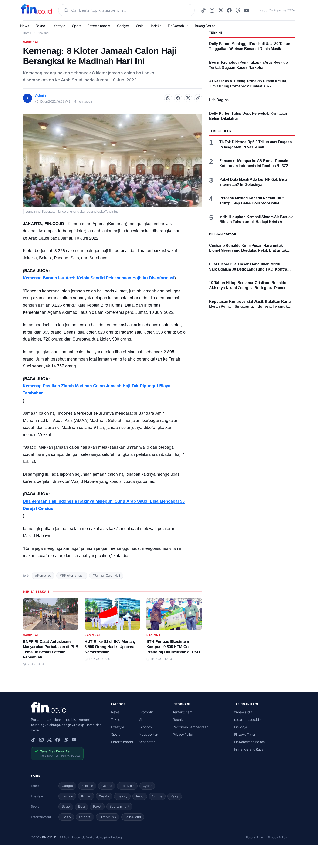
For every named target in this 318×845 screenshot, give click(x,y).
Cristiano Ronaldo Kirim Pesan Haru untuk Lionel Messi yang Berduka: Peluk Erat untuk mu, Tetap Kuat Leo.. (248, 250)
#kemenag (43, 575)
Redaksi (179, 719)
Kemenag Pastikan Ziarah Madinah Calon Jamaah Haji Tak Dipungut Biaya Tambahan (96, 389)
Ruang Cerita (205, 25)
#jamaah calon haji (106, 575)
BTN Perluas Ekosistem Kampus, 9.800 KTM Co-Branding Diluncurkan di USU (173, 646)
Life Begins (219, 100)
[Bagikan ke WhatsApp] (168, 98)
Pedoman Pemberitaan (190, 727)
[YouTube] (246, 10)
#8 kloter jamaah (72, 575)
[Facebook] (229, 10)
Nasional (43, 33)
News (24, 25)
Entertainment (99, 25)
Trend (140, 796)
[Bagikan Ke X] (188, 98)
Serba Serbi (133, 817)
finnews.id (242, 712)
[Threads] (238, 10)
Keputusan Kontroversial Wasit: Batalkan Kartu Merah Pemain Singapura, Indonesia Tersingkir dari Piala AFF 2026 (250, 307)
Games (106, 786)
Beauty (122, 796)
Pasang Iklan (254, 837)
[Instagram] (212, 10)
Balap (66, 806)
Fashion (67, 796)
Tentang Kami (183, 712)
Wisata (104, 796)
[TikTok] (203, 10)
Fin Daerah (176, 25)
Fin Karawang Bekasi (249, 742)
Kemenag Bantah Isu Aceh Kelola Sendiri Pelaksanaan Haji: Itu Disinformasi (98, 278)
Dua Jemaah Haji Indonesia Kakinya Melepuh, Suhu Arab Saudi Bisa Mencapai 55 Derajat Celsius (104, 504)
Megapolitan (148, 734)
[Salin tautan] (198, 98)
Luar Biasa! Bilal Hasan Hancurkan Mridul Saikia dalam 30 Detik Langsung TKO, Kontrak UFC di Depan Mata (249, 269)
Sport (76, 25)
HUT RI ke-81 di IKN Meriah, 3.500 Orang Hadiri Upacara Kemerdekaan (110, 646)
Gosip (66, 817)
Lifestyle (58, 25)
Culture (157, 796)
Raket (97, 806)
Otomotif (146, 712)
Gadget (123, 25)
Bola (81, 806)
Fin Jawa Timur (244, 734)
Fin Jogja (240, 727)
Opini (140, 25)
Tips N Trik (127, 786)
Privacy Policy (183, 734)
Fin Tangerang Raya (249, 749)
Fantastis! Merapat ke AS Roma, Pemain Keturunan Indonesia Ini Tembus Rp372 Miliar (253, 166)
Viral (142, 719)
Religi (175, 796)
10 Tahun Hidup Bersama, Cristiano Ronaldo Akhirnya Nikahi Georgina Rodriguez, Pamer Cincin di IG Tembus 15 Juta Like (247, 288)
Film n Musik (107, 817)
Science (87, 786)
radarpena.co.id (246, 719)
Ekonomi (145, 727)
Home (27, 33)
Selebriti (85, 817)
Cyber (147, 786)
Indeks (156, 25)
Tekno (40, 25)
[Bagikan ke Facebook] (178, 98)
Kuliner (86, 796)
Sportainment (119, 806)
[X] (220, 10)
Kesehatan (147, 742)
